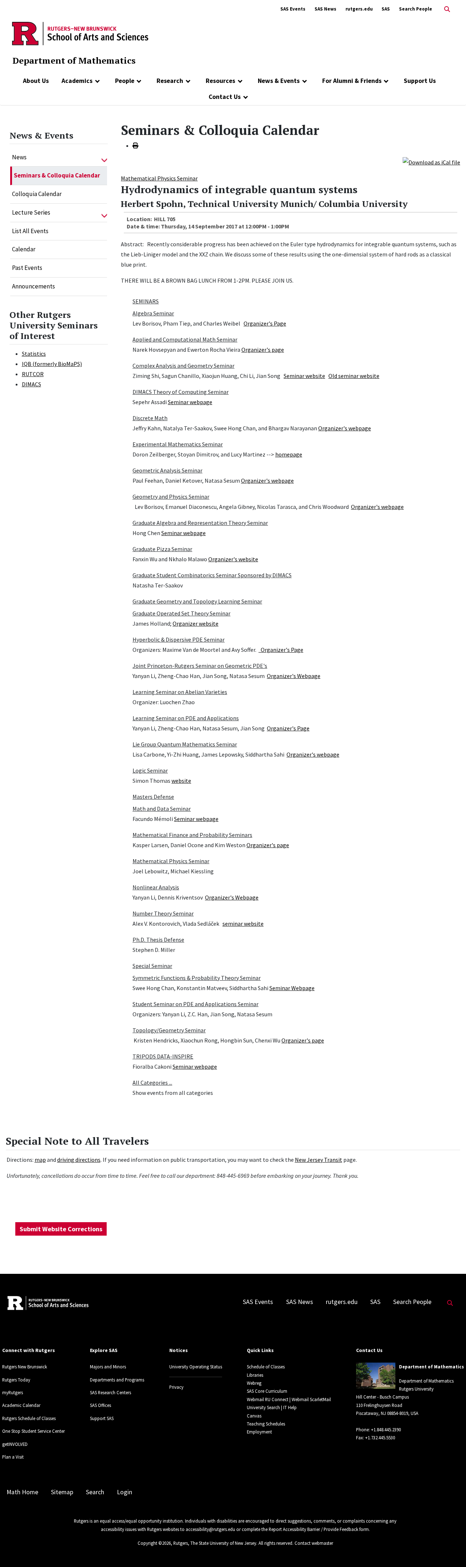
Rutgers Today (16, 1380)
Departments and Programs (117, 1380)
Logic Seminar (150, 770)
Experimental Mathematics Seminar (178, 444)
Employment (259, 1432)
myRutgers (12, 1392)
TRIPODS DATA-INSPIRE (163, 1056)
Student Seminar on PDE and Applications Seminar (195, 1004)
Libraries (255, 1375)
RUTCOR (33, 374)
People (124, 81)
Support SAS (102, 1418)
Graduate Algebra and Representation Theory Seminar (200, 522)
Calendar (23, 249)
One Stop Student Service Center (33, 1431)
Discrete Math (150, 418)
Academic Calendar (21, 1405)
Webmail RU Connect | (269, 1399)
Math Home (22, 1492)
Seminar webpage (190, 402)
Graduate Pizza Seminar (162, 549)
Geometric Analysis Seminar (167, 470)
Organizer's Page (265, 323)
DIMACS (31, 384)
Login (124, 1492)
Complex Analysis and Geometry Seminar (183, 365)
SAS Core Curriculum (267, 1391)
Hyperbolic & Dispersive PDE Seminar (179, 639)
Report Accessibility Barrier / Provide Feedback (313, 1529)
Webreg (254, 1383)
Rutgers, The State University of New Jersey (214, 1543)
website (181, 780)
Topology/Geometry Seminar (169, 1030)
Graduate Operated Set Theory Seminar (181, 613)
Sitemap (62, 1492)
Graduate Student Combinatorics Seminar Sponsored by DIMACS (212, 575)
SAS (386, 9)
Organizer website (195, 623)
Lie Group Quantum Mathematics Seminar (185, 744)
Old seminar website (353, 375)
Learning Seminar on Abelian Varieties (180, 691)
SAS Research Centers (110, 1392)
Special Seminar (152, 965)
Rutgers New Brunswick (24, 1366)
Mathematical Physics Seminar (159, 178)
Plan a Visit (13, 1457)
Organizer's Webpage (293, 675)
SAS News (325, 9)
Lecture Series (31, 212)
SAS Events (292, 9)
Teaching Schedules (266, 1424)
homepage (288, 454)
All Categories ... (152, 1082)
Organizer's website (233, 559)
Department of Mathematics (73, 60)
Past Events (27, 268)
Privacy (176, 1387)
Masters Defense (153, 796)
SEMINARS (146, 301)
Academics (77, 81)
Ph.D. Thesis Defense (158, 939)
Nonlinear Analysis (156, 887)
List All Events (30, 231)
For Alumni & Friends (352, 81)
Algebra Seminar (153, 313)
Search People (415, 9)
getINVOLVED (15, 1444)
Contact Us (225, 97)
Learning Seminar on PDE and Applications (186, 718)
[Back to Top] (450, 1549)
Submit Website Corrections (61, 1229)
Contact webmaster (314, 1543)
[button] (104, 157)
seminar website (243, 923)
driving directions (78, 1159)
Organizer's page (262, 349)
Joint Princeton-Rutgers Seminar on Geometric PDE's (200, 665)
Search (95, 1492)
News (19, 157)
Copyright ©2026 (154, 1543)
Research (170, 81)
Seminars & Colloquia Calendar (57, 175)
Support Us (420, 81)
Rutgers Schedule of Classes (29, 1418)
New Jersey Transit (318, 1159)
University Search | (264, 1407)
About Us (36, 81)
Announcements (33, 286)
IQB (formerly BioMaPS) (52, 363)
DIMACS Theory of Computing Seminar (181, 391)
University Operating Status (195, 1366)
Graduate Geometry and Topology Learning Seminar (197, 601)
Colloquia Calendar (37, 194)
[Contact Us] (245, 96)
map (40, 1159)
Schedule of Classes (266, 1366)
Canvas (254, 1416)
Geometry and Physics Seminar (171, 496)
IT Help (290, 1407)
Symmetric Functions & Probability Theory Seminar (197, 977)
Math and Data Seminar (162, 808)
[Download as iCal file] (431, 161)
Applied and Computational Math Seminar (185, 339)
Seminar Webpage (292, 988)
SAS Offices (100, 1405)
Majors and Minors (108, 1366)
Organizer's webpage (344, 428)
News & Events (279, 81)
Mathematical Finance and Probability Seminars (192, 834)
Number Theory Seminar (163, 913)
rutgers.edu (359, 9)
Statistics (34, 353)
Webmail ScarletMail (311, 1399)
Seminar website (304, 375)
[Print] (135, 145)
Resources (220, 81)
